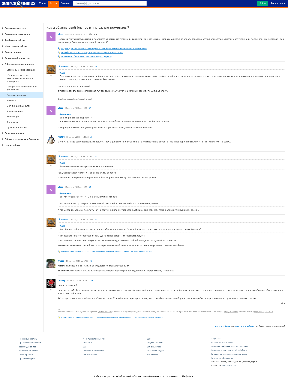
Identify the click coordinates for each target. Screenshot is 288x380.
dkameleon (63, 66)
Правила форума (27, 358)
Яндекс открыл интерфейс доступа (138, 251)
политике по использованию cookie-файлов (171, 376)
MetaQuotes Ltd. (229, 365)
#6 (96, 219)
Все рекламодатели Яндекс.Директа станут (114, 317)
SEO (84, 346)
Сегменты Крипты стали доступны (75, 251)
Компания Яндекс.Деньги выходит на (106, 251)
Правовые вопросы (17, 127)
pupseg (61, 280)
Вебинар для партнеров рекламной (149, 317)
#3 (91, 137)
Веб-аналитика (90, 354)
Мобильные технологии (94, 338)
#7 (91, 261)
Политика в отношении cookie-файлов (229, 350)
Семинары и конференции (21, 69)
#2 (90, 108)
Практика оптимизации (17, 34)
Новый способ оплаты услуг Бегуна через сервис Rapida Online (92, 52)
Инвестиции (13, 116)
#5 (90, 187)
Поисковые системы (15, 28)
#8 (92, 280)
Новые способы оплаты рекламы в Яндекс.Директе (86, 56)
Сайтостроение (13, 52)
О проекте (215, 338)
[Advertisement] (144, 15)
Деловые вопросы (16, 94)
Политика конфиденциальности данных (229, 346)
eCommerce (152, 354)
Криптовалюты (15, 111)
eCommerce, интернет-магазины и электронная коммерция (20, 78)
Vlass (60, 34)
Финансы (11, 100)
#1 (96, 66)
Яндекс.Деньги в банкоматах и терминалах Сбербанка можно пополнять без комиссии (104, 48)
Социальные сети (155, 342)
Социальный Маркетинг (17, 58)
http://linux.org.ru (231, 312)
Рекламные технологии (94, 350)
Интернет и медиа (155, 350)
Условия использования (222, 342)
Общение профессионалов (19, 64)
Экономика (12, 121)
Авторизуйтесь (222, 326)
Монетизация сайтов (16, 46)
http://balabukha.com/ (82, 99)
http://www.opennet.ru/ (263, 312)
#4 (96, 156)
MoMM (61, 136)
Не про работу (12, 145)
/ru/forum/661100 (105, 312)
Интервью (87, 342)
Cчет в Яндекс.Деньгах (18, 105)
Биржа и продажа (14, 133)
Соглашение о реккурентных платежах (229, 354)
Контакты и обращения (222, 358)
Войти (263, 3)
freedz (61, 260)
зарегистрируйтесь (245, 326)
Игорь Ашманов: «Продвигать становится (77, 317)
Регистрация (278, 3)
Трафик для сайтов (15, 40)
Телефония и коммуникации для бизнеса (22, 88)
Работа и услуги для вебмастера (22, 139)
